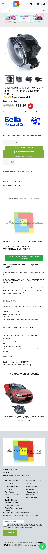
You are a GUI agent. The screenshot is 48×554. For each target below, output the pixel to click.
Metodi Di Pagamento (12, 484)
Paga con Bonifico (24, 156)
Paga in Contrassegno (24, 152)
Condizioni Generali (11, 500)
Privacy (31, 524)
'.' (3, 384)
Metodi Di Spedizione (12, 494)
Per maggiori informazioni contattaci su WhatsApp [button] (25, 257)
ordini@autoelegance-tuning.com (17, 475)
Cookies (7, 497)
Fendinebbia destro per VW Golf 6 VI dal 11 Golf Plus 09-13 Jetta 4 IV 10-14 (24, 417)
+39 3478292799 (11, 469)
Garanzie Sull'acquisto (12, 486)
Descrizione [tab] (13, 198)
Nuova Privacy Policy (12, 505)
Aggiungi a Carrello (24, 148)
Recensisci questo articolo (21, 97)
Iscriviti (10, 533)
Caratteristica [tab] (34, 198)
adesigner (27, 548)
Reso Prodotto (9, 492)
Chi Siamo (8, 489)
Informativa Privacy (11, 503)
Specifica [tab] (23, 198)
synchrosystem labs (36, 545)
